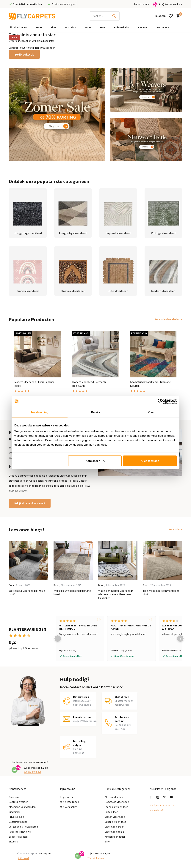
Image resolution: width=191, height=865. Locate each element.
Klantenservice (141, 4)
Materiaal (70, 27)
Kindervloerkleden (115, 836)
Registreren (66, 797)
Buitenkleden (121, 27)
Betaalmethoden (18, 821)
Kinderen (143, 27)
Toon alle (174, 529)
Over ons (14, 797)
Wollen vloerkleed (115, 816)
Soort (39, 27)
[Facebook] (151, 797)
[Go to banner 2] (146, 90)
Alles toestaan (150, 460)
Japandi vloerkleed (115, 821)
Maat (88, 27)
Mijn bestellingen (69, 801)
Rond (103, 27)
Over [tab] (151, 412)
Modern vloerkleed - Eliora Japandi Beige (34, 383)
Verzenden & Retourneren (23, 826)
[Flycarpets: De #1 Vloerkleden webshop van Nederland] (32, 15)
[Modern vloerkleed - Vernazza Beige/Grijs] (95, 354)
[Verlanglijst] (171, 16)
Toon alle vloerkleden (167, 319)
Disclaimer (14, 812)
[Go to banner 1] (57, 114)
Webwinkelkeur (173, 4)
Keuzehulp (163, 27)
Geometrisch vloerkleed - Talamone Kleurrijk (150, 383)
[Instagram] (157, 797)
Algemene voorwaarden (22, 807)
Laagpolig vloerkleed (116, 807)
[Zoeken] (114, 16)
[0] (177, 16)
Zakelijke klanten (18, 836)
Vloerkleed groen (114, 826)
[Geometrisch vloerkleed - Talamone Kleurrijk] (153, 354)
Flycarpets (45, 853)
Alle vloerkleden (18, 27)
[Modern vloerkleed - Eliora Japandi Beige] (37, 354)
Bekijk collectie (24, 54)
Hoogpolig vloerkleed (117, 801)
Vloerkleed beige (114, 831)
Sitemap (13, 841)
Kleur (54, 27)
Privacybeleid (16, 816)
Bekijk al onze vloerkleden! (29, 503)
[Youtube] (171, 797)
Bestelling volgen (18, 801)
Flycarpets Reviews (20, 831)
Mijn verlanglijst (68, 807)
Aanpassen (93, 460)
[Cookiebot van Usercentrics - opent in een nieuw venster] (160, 401)
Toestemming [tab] (39, 412)
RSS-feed (23, 858)
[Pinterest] (164, 797)
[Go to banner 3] (146, 139)
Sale (14, 37)
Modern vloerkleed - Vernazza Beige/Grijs (89, 383)
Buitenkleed (111, 812)
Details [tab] (95, 412)
